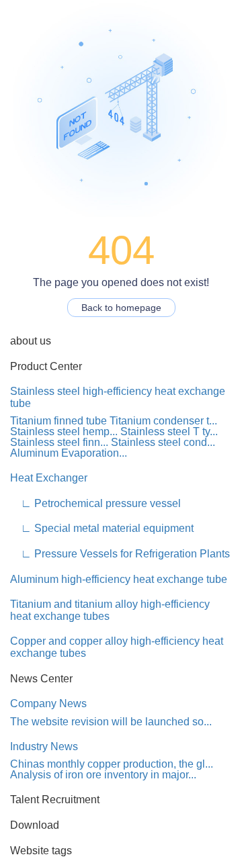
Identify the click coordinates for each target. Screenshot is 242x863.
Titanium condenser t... (163, 420)
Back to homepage (121, 307)
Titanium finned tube (58, 420)
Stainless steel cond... (163, 442)
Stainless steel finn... (59, 442)
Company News (48, 703)
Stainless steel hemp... (64, 431)
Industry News (44, 746)
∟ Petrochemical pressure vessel (95, 503)
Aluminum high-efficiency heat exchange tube (118, 579)
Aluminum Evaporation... (68, 453)
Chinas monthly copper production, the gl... (111, 764)
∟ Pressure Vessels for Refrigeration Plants (120, 553)
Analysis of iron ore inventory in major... (103, 774)
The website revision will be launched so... (111, 721)
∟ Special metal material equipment (102, 528)
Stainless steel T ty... (169, 431)
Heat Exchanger (48, 478)
